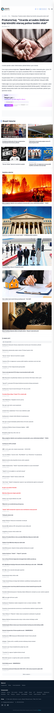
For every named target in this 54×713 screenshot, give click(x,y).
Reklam (23, 685)
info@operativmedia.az (8, 702)
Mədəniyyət (46, 692)
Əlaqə (9, 685)
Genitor (27, 100)
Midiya (39, 710)
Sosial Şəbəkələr (16, 685)
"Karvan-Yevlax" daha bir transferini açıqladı (13, 164)
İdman (30, 692)
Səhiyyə (13, 694)
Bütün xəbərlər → (27, 674)
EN (37, 9)
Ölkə (9, 16)
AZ (35, 9)
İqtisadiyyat (39, 692)
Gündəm (21, 692)
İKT (34, 692)
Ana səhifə (4, 16)
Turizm (30, 694)
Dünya (8, 692)
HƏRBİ (25, 692)
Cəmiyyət (3, 692)
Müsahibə (3, 694)
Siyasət (18, 694)
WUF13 (44, 694)
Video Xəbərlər (37, 694)
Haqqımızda (4, 685)
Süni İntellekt (24, 694)
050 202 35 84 (20, 702)
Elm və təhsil (14, 692)
